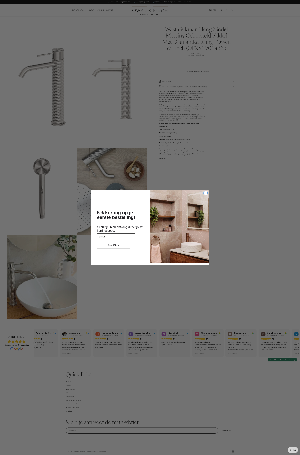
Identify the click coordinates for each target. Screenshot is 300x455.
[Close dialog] (206, 193)
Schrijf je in (113, 245)
